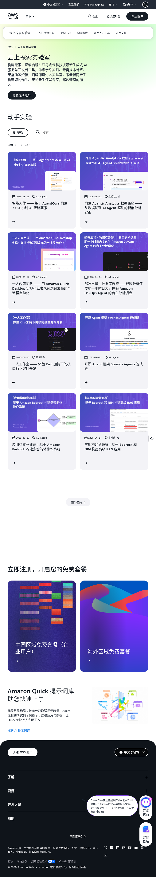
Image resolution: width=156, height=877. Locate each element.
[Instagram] (123, 848)
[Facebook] (111, 848)
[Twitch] (129, 848)
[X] (105, 848)
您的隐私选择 (39, 861)
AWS (10, 47)
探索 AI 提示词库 (19, 730)
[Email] (105, 856)
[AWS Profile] (145, 5)
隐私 (10, 861)
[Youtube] (136, 848)
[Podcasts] (142, 848)
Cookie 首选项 (67, 861)
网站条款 (22, 861)
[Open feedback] (151, 438)
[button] (137, 16)
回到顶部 (76, 837)
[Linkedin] (117, 848)
